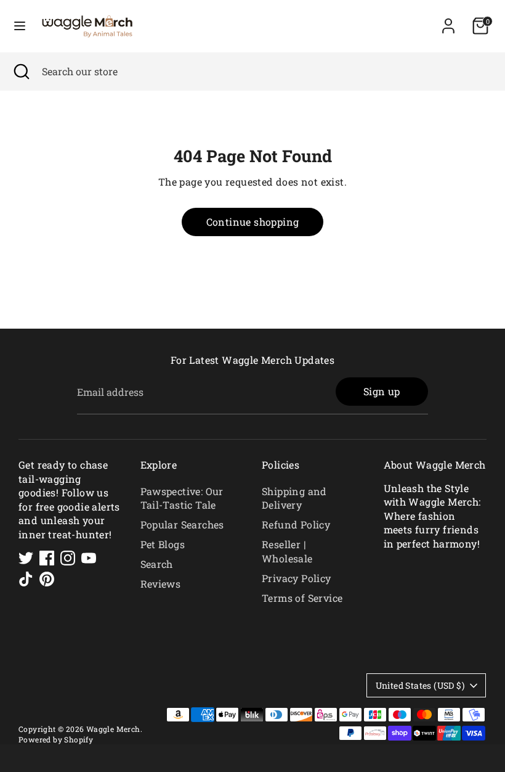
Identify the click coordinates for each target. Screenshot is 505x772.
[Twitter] (25, 558)
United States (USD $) (420, 685)
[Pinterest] (46, 579)
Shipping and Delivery (294, 498)
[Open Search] (21, 71)
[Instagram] (67, 558)
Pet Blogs (162, 544)
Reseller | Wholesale (287, 551)
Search (156, 563)
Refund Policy (296, 524)
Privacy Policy (296, 578)
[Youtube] (88, 558)
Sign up (381, 391)
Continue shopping (252, 221)
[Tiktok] (25, 579)
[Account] (448, 20)
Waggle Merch (113, 729)
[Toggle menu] (19, 26)
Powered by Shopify (55, 739)
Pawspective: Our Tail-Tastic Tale (182, 498)
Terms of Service (302, 597)
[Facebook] (46, 558)
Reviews (160, 583)
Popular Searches (182, 524)
